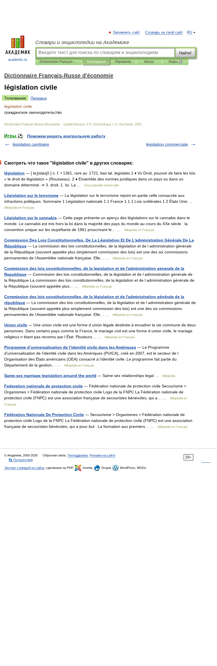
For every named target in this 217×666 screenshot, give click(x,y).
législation (14, 173)
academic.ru (17, 60)
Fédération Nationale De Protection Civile (44, 414)
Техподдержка (78, 455)
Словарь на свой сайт (164, 33)
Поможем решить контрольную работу (66, 136)
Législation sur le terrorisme (31, 195)
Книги (149, 62)
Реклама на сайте (102, 455)
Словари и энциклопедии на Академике (82, 42)
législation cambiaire (31, 144)
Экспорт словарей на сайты (24, 467)
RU (189, 33)
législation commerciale (167, 144)
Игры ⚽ (176, 62)
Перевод (39, 98)
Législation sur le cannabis (30, 217)
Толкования (95, 62)
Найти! (185, 53)
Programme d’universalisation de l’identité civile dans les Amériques (70, 347)
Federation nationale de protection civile (43, 386)
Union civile (15, 325)
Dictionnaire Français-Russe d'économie (59, 62)
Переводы (123, 62)
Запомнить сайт (126, 33)
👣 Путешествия (20, 460)
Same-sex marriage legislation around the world (50, 375)
